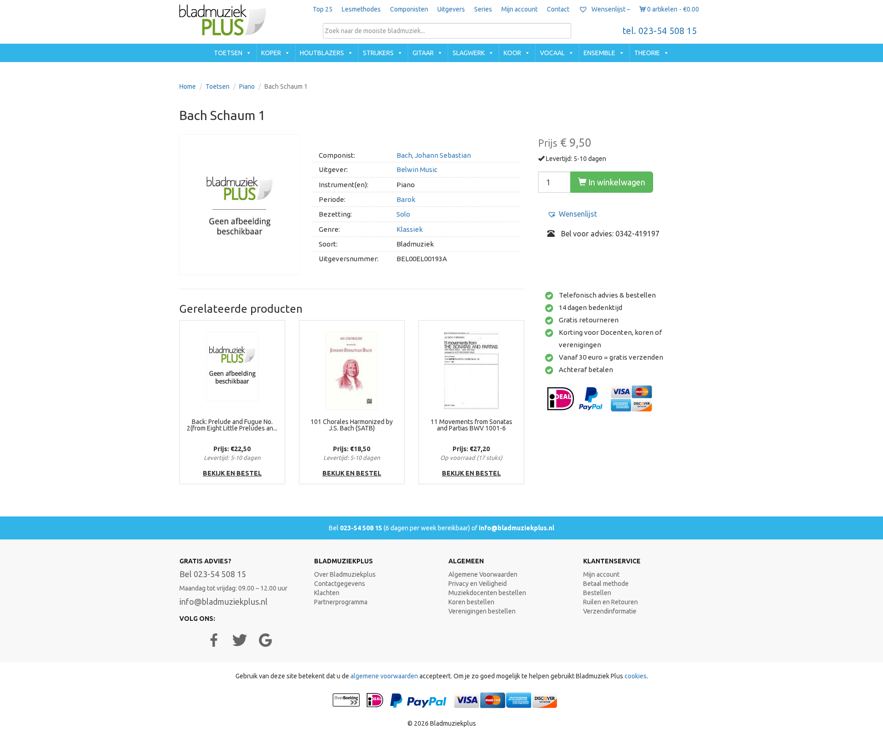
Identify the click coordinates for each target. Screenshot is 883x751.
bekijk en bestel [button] (232, 473)
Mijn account (519, 9)
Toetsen (228, 53)
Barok (405, 199)
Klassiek (409, 229)
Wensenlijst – (610, 9)
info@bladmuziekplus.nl (516, 528)
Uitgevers (451, 9)
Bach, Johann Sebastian (433, 155)
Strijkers (378, 53)
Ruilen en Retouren (610, 602)
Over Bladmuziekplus (345, 574)
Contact (558, 9)
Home (187, 86)
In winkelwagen (615, 182)
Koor (512, 53)
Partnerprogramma (340, 602)
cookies (636, 676)
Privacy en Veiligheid (477, 583)
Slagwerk (469, 53)
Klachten (326, 592)
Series (483, 9)
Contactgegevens (339, 583)
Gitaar (423, 53)
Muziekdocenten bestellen (487, 592)
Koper (271, 53)
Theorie (647, 53)
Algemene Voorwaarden (482, 574)
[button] (572, 214)
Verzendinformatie (609, 611)
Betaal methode (606, 583)
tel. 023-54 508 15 (660, 31)
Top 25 (323, 9)
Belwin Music (416, 169)
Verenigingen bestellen (482, 611)
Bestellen (597, 592)
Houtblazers (322, 53)
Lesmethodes (361, 9)
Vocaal (552, 53)
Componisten (409, 9)
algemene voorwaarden (384, 676)
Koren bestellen (471, 602)
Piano (247, 86)
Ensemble (599, 53)
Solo (403, 214)
